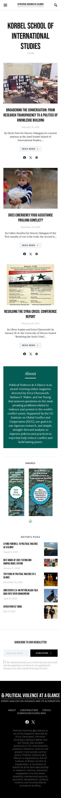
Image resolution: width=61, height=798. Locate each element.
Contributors (29, 710)
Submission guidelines (31, 713)
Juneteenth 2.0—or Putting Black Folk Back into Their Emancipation (20, 592)
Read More (28, 149)
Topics (46, 710)
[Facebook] (27, 722)
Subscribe (42, 653)
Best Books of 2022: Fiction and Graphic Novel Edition (17, 562)
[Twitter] (33, 722)
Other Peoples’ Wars (12, 606)
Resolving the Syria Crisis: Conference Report (30, 314)
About (12, 710)
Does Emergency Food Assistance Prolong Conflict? (30, 218)
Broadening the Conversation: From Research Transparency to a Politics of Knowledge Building (30, 115)
